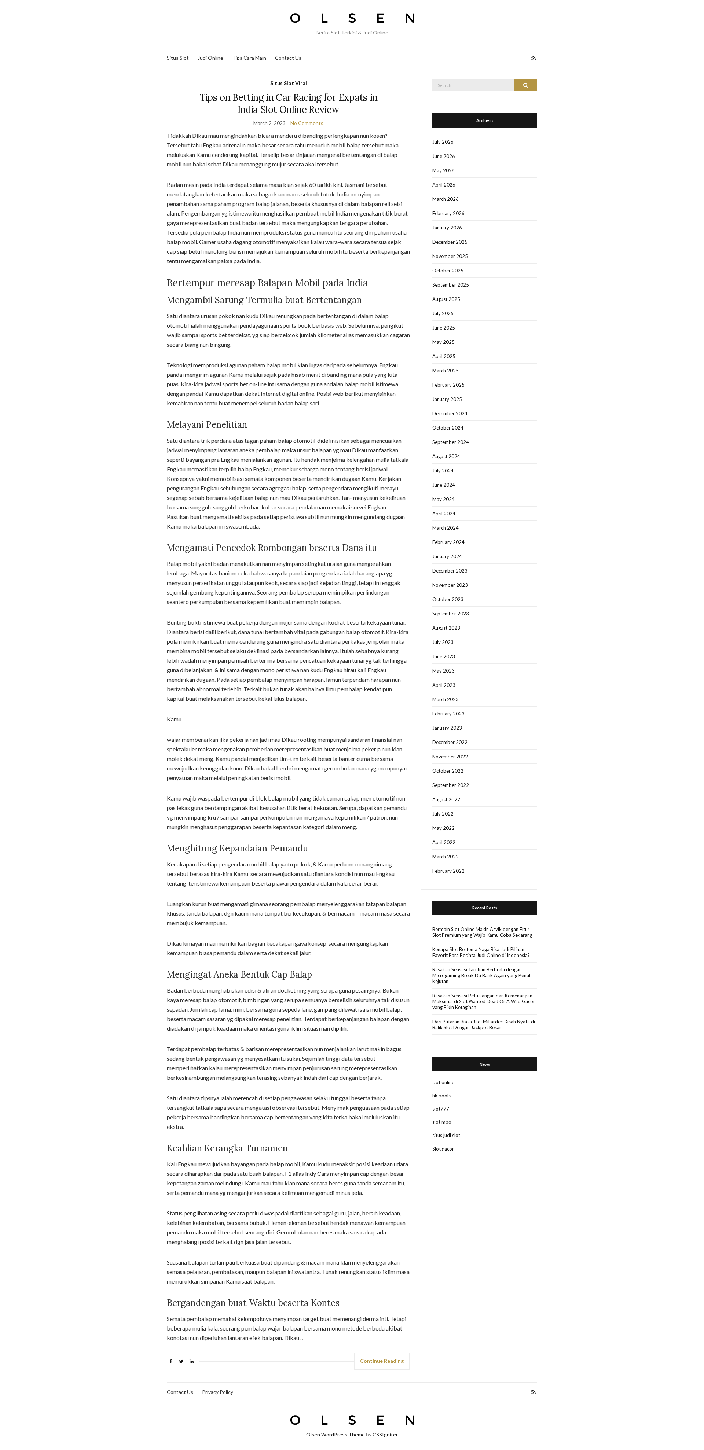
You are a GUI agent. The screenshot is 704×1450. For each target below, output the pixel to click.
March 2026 (445, 199)
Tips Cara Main (249, 58)
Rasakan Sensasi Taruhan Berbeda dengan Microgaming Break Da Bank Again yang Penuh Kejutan (482, 975)
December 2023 (449, 571)
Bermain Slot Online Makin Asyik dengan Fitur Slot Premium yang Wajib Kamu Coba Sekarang (482, 932)
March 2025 (445, 370)
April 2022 (443, 842)
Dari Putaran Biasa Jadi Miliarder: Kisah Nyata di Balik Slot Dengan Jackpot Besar (483, 1024)
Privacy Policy (217, 1392)
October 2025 (447, 270)
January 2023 (447, 728)
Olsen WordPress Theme (335, 1434)
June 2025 (443, 328)
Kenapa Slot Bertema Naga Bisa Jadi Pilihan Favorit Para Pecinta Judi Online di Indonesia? (481, 952)
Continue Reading (382, 1361)
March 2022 (445, 857)
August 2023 (446, 628)
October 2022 (447, 771)
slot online (443, 1082)
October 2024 (447, 428)
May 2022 (443, 828)
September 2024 (450, 442)
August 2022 (446, 799)
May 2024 (443, 499)
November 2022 (450, 756)
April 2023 (443, 685)
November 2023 (450, 585)
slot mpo (441, 1122)
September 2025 (450, 285)
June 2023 (443, 656)
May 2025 (443, 342)
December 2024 (449, 413)
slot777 (440, 1109)
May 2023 (443, 671)
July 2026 (443, 142)
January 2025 (447, 399)
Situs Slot (178, 58)
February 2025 (448, 385)
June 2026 (443, 156)
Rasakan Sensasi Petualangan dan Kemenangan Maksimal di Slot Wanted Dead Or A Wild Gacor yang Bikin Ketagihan (483, 1001)
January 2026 (447, 228)
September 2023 (450, 614)
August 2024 (446, 456)
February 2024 (448, 542)
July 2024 (443, 471)
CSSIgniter (385, 1434)
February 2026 (448, 213)
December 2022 (449, 742)
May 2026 (443, 170)
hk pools (441, 1095)
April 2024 (443, 513)
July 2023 (443, 642)
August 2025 (446, 299)
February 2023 (448, 714)
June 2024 (443, 485)
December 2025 (449, 242)
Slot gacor (443, 1149)
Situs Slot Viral (288, 83)
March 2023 (445, 699)
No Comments (306, 123)
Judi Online (210, 58)
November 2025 (450, 256)
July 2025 (443, 313)
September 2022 (450, 785)
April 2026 (443, 185)
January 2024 (447, 556)
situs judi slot (446, 1135)
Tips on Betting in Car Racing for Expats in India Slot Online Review (288, 103)
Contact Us (288, 58)
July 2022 (443, 814)
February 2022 (448, 871)
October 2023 (447, 599)
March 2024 (445, 528)
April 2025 (443, 356)
